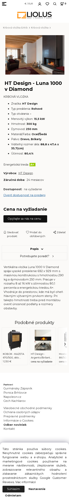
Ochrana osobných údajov (21, 412)
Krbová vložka (39, 27)
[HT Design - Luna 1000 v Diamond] (34, 54)
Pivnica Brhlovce (15, 392)
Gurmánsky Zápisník (17, 388)
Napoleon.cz (12, 397)
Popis (34, 249)
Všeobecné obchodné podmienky (27, 408)
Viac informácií (25, 482)
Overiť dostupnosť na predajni (24, 195)
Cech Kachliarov (14, 401)
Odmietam (13, 495)
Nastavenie (37, 489)
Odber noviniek (14, 424)
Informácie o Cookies (18, 420)
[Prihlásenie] (40, 3)
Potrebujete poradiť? (34, 256)
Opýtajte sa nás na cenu (24, 218)
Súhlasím (13, 489)
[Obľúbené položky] (47, 4)
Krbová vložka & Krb (15, 27)
